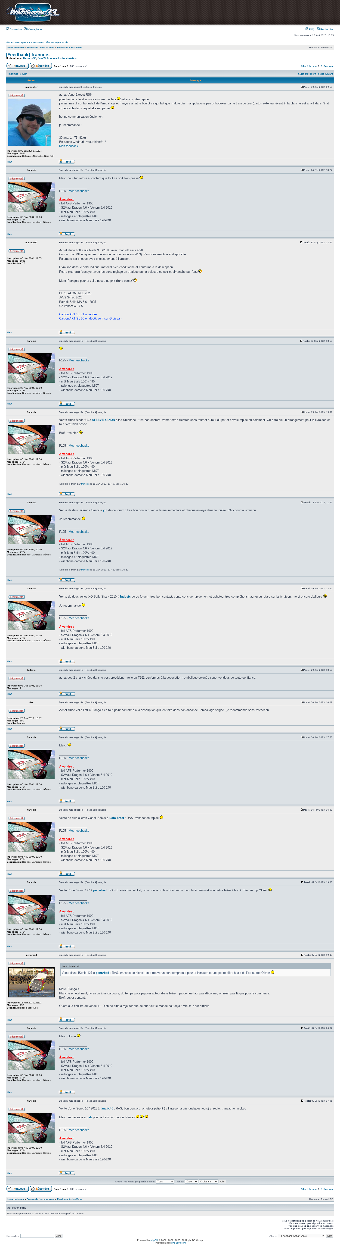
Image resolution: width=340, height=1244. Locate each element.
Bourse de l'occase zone (40, 47)
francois (52, 58)
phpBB (154, 1240)
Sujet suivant (325, 73)
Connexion (15, 29)
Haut (9, 161)
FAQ (311, 29)
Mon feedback (68, 146)
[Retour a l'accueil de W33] (33, 22)
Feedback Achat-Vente (69, 47)
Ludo (61, 58)
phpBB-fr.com (178, 1242)
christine (71, 58)
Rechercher (327, 29)
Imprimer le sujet (17, 73)
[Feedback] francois (27, 54)
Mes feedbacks (79, 191)
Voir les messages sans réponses (25, 42)
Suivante (329, 66)
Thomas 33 (29, 58)
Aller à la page (309, 66)
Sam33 (41, 58)
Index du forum (15, 47)
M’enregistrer (34, 29)
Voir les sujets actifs (57, 42)
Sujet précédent (307, 73)
